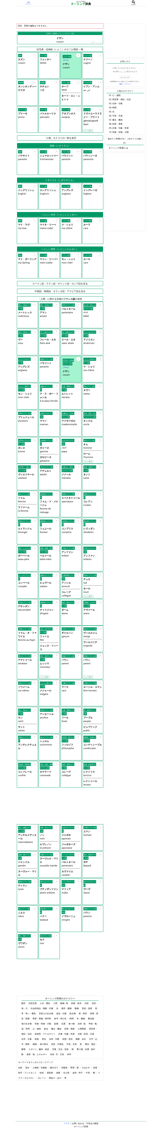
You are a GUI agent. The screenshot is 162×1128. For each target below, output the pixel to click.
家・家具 (83, 1013)
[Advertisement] (81, 14)
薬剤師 (50, 1072)
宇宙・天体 (71, 1044)
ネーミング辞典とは (118, 147)
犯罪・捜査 (69, 1028)
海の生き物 (26, 1023)
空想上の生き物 (46, 1013)
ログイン (28, 4)
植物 (35, 1044)
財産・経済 (76, 1003)
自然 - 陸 (82, 1023)
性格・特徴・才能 (43, 1023)
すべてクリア (125, 77)
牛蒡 (88, 1072)
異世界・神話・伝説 (121, 99)
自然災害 (33, 1003)
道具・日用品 (57, 1044)
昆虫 (44, 1039)
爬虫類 (91, 1018)
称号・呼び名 (60, 1018)
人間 (55, 1003)
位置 (63, 1023)
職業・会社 (81, 1039)
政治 (46, 1028)
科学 (69, 1054)
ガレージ (42, 1078)
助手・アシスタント (27, 1072)
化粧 (20, 1067)
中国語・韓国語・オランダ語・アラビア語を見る (60, 291)
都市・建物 (66, 1008)
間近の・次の (55, 1078)
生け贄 (66, 1072)
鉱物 (56, 1023)
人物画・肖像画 (40, 1067)
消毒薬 (64, 1067)
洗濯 (95, 1067)
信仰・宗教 (54, 1039)
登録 (28, 2)
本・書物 (81, 1018)
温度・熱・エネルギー (37, 1054)
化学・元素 (26, 1039)
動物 (77, 1008)
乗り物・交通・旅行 (86, 1049)
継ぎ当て (54, 1067)
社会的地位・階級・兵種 (42, 1008)
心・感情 (37, 1028)
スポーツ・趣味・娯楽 (39, 1049)
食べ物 (72, 1023)
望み (27, 1067)
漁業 (58, 1072)
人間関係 (82, 1028)
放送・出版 (61, 1013)
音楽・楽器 (87, 1008)
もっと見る (88, 131)
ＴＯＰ (67, 1123)
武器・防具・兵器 (86, 1033)
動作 (23, 1003)
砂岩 (42, 1072)
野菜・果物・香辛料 (42, 1018)
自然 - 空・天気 (57, 1054)
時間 (72, 1018)
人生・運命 (45, 1003)
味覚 (37, 1039)
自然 (87, 1003)
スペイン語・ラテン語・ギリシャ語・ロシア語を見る (60, 283)
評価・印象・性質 (66, 1033)
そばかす (86, 1067)
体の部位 (44, 1044)
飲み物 (73, 1013)
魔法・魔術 (56, 1028)
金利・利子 (77, 1072)
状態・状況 (67, 1039)
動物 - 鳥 (64, 1003)
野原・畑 (74, 1067)
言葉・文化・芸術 (60, 1049)
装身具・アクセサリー (45, 1033)
